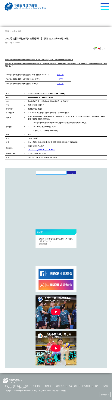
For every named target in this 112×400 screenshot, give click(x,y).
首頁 (7, 31)
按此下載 (60, 75)
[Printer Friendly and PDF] (99, 50)
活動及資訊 (16, 31)
